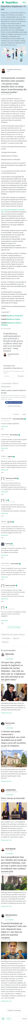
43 (9, 1018)
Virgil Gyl (10, 456)
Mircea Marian (14, 434)
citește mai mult (4, 426)
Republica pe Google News (15, 316)
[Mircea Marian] (5, 434)
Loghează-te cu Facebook (14, 402)
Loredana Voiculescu (13, 354)
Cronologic (16, 414)
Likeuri (24, 414)
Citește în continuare (14, 1010)
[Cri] (2, 500)
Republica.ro (5, 642)
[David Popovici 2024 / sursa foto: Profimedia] (14, 950)
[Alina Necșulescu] (2, 915)
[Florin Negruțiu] (2, 849)
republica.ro (9, 2)
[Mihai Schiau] (2, 654)
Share (25, 1018)
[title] (5, 354)
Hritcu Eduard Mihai (18, 419)
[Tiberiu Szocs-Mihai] (2, 479)
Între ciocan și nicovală (13, 798)
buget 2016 (16, 638)
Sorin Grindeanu (6, 638)
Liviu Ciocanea (14, 563)
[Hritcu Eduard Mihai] (6, 418)
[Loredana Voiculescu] (3, 70)
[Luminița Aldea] (2, 790)
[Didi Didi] (3, 521)
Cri (6, 500)
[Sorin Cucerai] (2, 724)
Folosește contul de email (14, 406)
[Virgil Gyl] (4, 456)
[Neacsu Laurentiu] (2, 586)
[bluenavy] (2, 544)
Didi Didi (9, 522)
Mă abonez (21, 376)
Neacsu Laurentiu (10, 585)
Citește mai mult (6, 713)
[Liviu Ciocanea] (5, 563)
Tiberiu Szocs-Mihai (11, 478)
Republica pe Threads (13, 319)
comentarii (9, 659)
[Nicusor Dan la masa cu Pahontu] (14, 883)
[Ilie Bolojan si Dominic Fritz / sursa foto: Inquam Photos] (14, 811)
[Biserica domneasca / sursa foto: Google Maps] (14, 758)
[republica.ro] (3, 1018)
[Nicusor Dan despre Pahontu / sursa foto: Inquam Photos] (14, 692)
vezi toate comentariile (14, 627)
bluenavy (8, 543)
